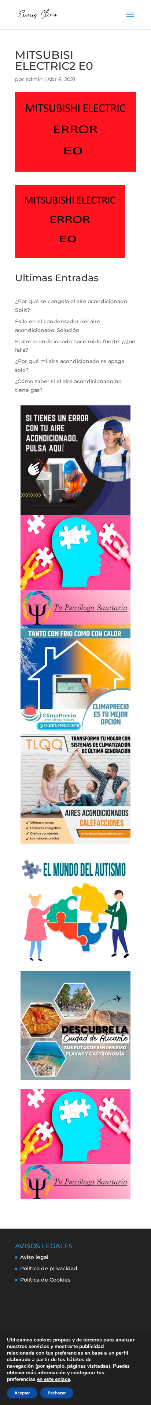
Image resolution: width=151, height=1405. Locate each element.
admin (34, 79)
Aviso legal (34, 1257)
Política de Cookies (45, 1279)
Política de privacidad (48, 1268)
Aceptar (22, 1393)
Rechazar (57, 1393)
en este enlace (53, 1379)
